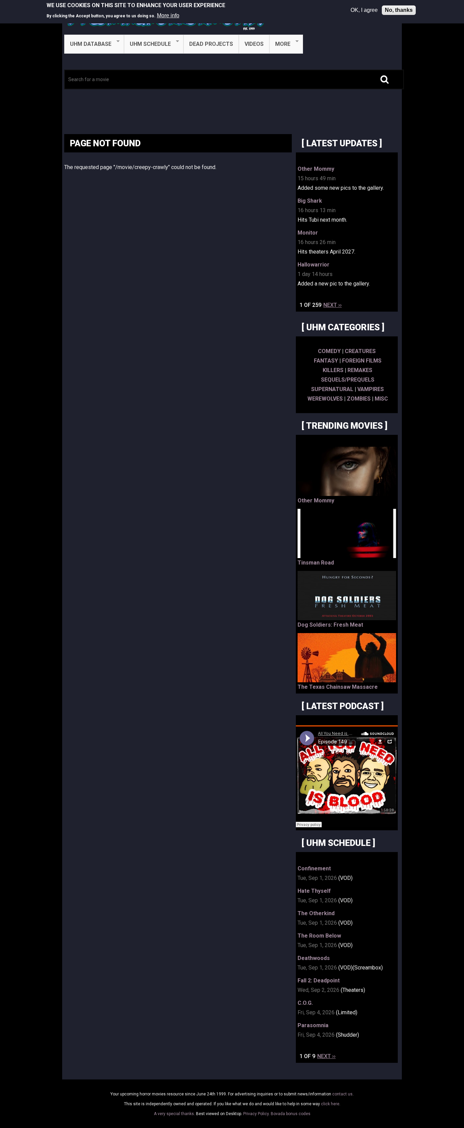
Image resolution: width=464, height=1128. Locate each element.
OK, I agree (364, 10)
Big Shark (310, 201)
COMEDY (329, 351)
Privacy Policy (256, 1113)
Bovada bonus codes (290, 1113)
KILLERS (333, 370)
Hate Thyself (314, 891)
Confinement (314, 868)
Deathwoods (314, 958)
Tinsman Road (316, 562)
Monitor (308, 232)
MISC (381, 398)
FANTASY (326, 360)
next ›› (332, 305)
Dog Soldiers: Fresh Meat (330, 625)
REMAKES (359, 370)
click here (330, 1104)
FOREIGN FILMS (361, 360)
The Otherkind (316, 913)
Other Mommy (316, 169)
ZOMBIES (359, 398)
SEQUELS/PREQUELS (347, 379)
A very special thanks (174, 1113)
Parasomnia (313, 1025)
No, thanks (399, 10)
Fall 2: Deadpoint (319, 980)
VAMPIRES (370, 389)
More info (168, 15)
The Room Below (319, 935)
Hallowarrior (313, 264)
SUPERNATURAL (332, 389)
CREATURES (360, 351)
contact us (342, 1094)
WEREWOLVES (325, 398)
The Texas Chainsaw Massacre (338, 687)
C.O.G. (305, 1003)
